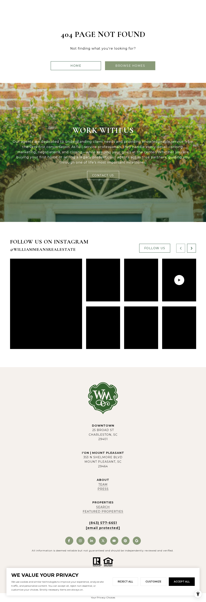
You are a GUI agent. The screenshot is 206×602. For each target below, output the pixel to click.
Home (75, 66)
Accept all (182, 581)
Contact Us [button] (103, 175)
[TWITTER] (103, 541)
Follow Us (154, 248)
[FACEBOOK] (69, 541)
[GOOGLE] (137, 541)
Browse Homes (130, 66)
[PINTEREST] (126, 541)
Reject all (125, 581)
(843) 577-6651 (103, 523)
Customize (153, 581)
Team (103, 484)
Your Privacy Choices (103, 597)
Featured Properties (103, 511)
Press (103, 489)
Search (103, 507)
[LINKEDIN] (92, 541)
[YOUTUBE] (114, 541)
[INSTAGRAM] (80, 541)
